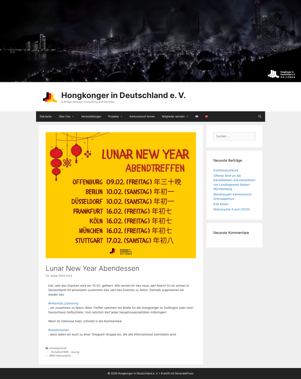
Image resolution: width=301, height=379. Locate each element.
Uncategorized (58, 348)
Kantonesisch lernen (142, 116)
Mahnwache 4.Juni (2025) (231, 209)
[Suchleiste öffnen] (260, 116)
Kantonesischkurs (225, 170)
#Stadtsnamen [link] (58, 330)
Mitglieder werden (173, 116)
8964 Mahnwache (60, 355)
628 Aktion (221, 204)
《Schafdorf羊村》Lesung (64, 351)
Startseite (46, 116)
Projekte (113, 116)
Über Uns (64, 116)
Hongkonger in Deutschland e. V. (123, 95)
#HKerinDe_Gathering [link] (63, 303)
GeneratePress (184, 373)
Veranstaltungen (91, 116)
